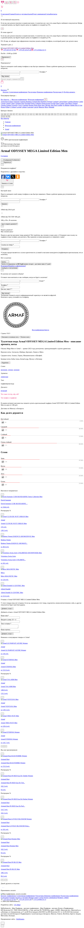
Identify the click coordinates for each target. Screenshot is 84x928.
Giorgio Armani (6, 105)
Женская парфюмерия (19, 99)
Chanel (8, 103)
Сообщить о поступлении (9, 268)
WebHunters (20, 919)
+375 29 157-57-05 (9, 50)
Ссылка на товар (7, 245)
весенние (4, 370)
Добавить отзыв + (7, 608)
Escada (53, 103)
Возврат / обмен (63, 897)
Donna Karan (45, 103)
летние (10, 370)
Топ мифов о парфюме (9, 398)
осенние (16, 370)
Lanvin (36, 107)
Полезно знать (25, 337)
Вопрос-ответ (33, 897)
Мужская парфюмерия (36, 99)
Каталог (5, 92)
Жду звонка (5, 76)
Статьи (47, 14)
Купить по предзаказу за (26, 264)
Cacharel (55, 101)
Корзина (4, 88)
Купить (4, 262)
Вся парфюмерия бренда (40, 330)
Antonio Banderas (26, 101)
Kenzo (3, 107)
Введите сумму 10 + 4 (8, 619)
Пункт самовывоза (38, 14)
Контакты (53, 14)
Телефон (43, 72)
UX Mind (17, 905)
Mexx (46, 107)
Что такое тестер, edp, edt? (10, 394)
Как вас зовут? (6, 289)
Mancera (41, 107)
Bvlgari (49, 101)
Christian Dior (19, 103)
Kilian (8, 107)
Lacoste (18, 107)
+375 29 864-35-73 (39, 50)
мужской (4, 391)
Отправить (5, 249)
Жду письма (5, 293)
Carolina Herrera (72, 101)
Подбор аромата (69, 92)
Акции (29, 14)
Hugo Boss (37, 105)
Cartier (81, 101)
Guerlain (25, 105)
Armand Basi (36, 101)
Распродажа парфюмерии (69, 896)
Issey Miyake (46, 105)
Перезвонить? (6, 57)
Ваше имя (5, 615)
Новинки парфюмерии (45, 92)
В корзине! (13, 266)
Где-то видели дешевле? (9, 224)
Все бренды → (6, 99)
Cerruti (3, 103)
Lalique (24, 107)
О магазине (5, 14)
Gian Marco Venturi (71, 103)
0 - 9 (3, 116)
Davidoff (28, 103)
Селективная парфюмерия (18, 92)
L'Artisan (13, 107)
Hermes (31, 105)
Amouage (16, 101)
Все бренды (5, 118)
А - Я (7, 116)
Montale (51, 107)
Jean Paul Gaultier (56, 105)
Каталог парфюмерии (8, 896)
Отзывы (11, 14)
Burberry (44, 101)
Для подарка (32, 92)
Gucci (20, 105)
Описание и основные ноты (10, 337)
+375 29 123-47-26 (25, 50)
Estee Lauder (60, 103)
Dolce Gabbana (36, 103)
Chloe (13, 103)
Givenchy (14, 105)
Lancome (30, 107)
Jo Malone (66, 105)
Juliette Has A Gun (76, 105)
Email (42, 281)
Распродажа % (58, 92)
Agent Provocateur (7, 101)
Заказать (4, 204)
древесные (4, 377)
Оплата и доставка (20, 14)
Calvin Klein (63, 101)
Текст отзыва (6, 623)
